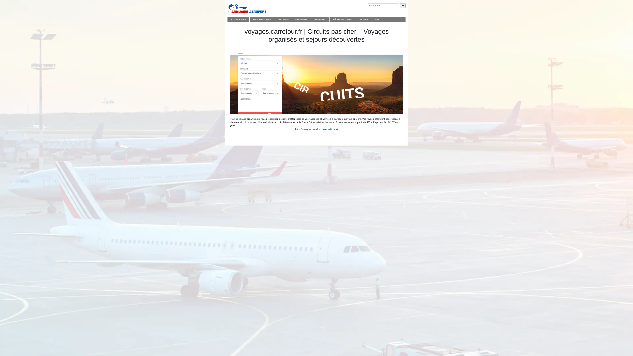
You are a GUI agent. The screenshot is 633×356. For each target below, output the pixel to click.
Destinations (283, 19)
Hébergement (320, 19)
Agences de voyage (262, 19)
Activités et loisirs (238, 19)
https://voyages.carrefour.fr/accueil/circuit (316, 129)
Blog (377, 19)
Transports (363, 19)
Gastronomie (301, 19)
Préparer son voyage (342, 19)
